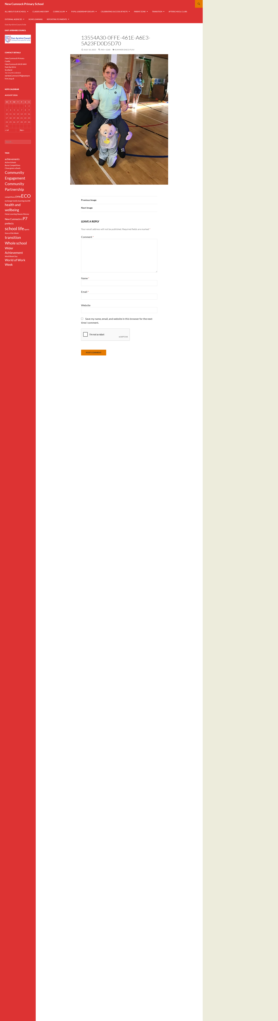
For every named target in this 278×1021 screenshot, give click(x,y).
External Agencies (13, 19)
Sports (26, 229)
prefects (9, 223)
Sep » (22, 130)
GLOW (27, 201)
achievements (12, 159)
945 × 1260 (105, 49)
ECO (26, 196)
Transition (157, 11)
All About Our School (15, 11)
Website (85, 305)
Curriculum (59, 11)
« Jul (7, 130)
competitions (10, 197)
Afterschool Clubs (178, 11)
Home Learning (35, 19)
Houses (20, 214)
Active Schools (10, 162)
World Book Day (11, 256)
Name (85, 278)
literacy (26, 214)
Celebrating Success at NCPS (114, 11)
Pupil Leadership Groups (82, 11)
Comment (87, 236)
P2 (21, 219)
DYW (18, 196)
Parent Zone (140, 11)
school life (14, 228)
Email (85, 291)
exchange (8, 201)
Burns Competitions (12, 165)
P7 (25, 218)
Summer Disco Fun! (124, 49)
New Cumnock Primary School (24, 4)
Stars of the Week (12, 233)
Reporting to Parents (57, 19)
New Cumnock (12, 219)
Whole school (16, 243)
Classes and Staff (40, 11)
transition (13, 237)
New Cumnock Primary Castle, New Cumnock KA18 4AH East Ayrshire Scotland (16, 64)
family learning (18, 201)
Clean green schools (12, 168)
